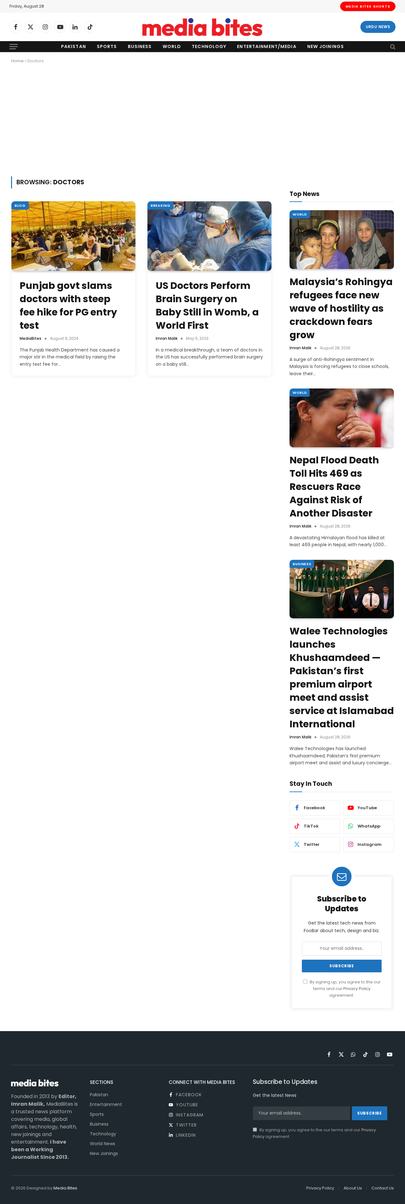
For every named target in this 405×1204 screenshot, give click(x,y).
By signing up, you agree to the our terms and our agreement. (345, 988)
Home (17, 61)
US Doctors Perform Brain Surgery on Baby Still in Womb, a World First (207, 305)
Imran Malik (167, 338)
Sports (107, 46)
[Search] (392, 46)
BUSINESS (302, 563)
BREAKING (160, 205)
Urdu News (378, 26)
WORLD (300, 214)
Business (140, 46)
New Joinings (325, 46)
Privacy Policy (357, 988)
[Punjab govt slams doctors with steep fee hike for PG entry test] (73, 236)
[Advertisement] (202, 119)
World (172, 46)
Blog (20, 205)
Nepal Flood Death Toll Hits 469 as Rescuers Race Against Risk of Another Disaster (334, 487)
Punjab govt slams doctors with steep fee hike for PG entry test (68, 305)
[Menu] (13, 46)
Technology (209, 46)
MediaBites (30, 338)
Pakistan (73, 46)
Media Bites (65, 1188)
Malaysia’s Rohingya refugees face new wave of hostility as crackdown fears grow (341, 308)
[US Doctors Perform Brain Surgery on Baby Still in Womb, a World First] (209, 236)
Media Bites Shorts (368, 6)
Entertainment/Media (266, 46)
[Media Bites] (202, 27)
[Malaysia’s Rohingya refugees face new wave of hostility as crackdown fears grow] (342, 239)
